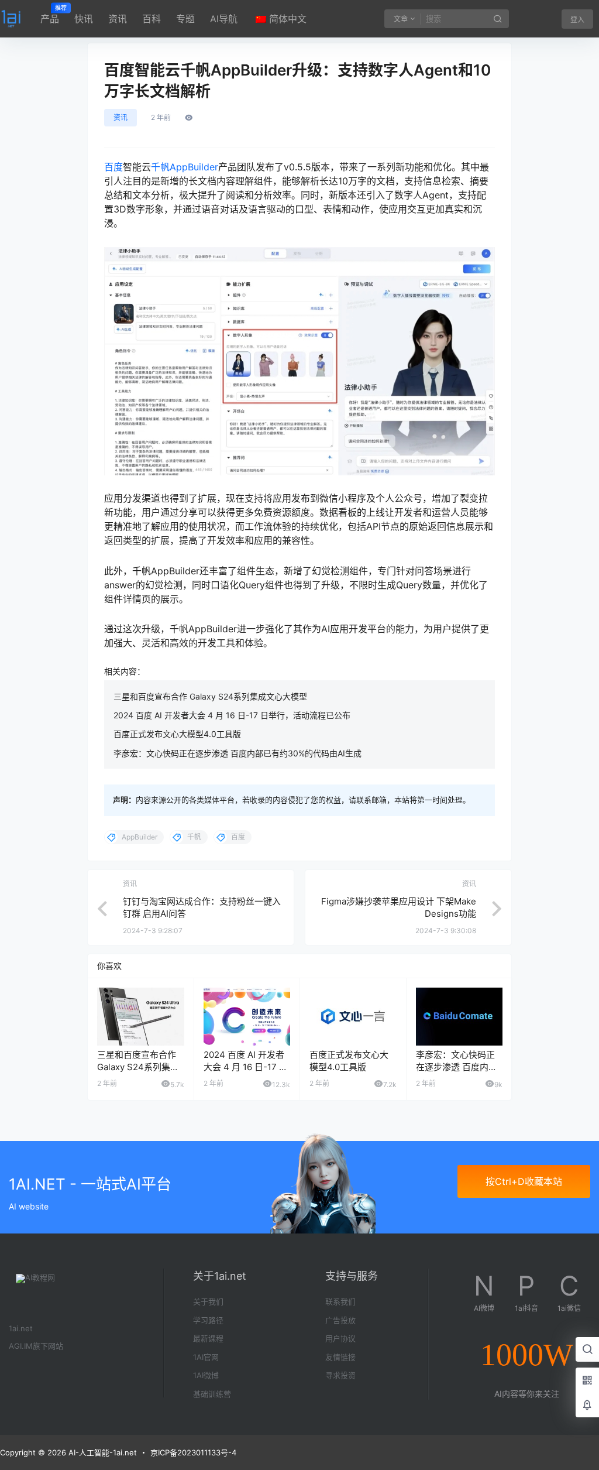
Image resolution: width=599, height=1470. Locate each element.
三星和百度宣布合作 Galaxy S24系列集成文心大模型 (210, 696)
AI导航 (223, 19)
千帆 (160, 167)
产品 (49, 14)
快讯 (83, 19)
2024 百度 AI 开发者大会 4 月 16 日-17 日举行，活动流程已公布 (231, 715)
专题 (185, 19)
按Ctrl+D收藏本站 (524, 1181)
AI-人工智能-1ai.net (101, 1452)
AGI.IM (21, 1346)
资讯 (117, 19)
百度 (113, 167)
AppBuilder (194, 167)
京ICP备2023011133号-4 (193, 1452)
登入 (577, 19)
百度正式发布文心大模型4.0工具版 (177, 734)
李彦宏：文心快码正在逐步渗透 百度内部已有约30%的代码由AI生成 (237, 753)
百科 (151, 19)
